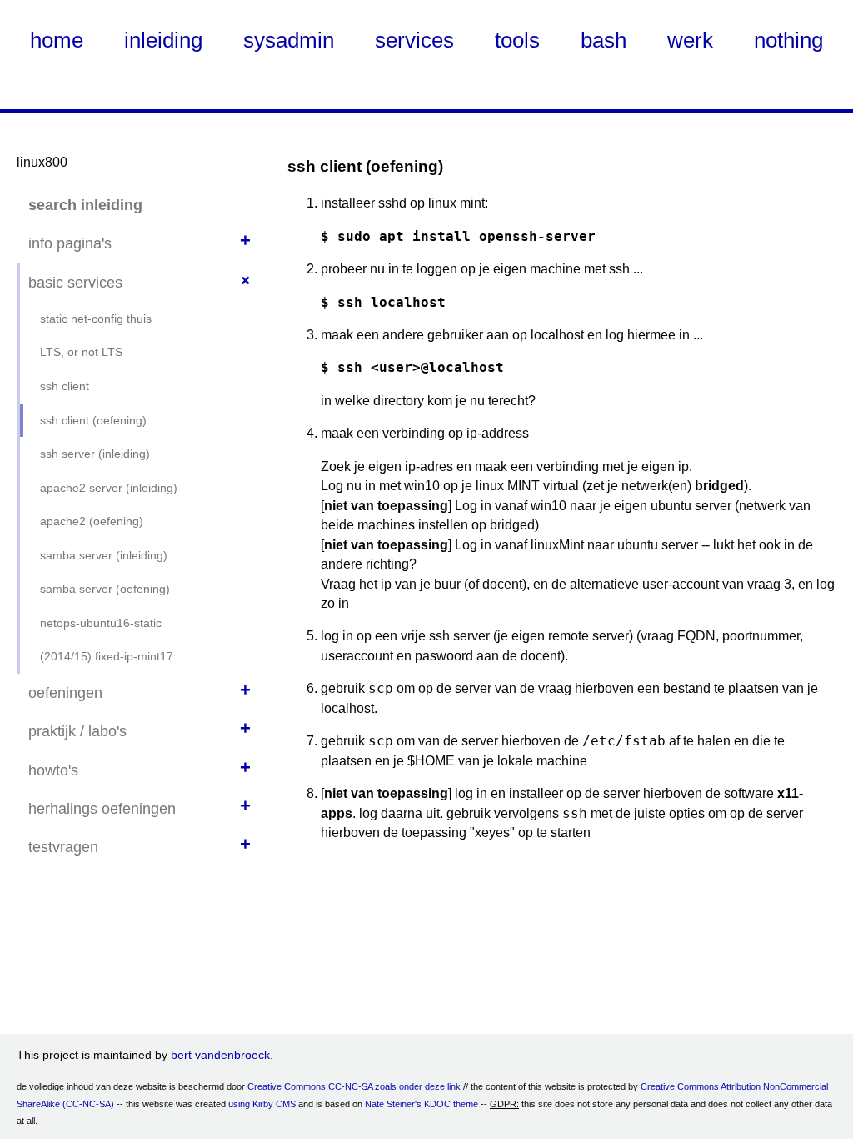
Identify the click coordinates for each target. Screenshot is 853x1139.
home (56, 40)
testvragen (63, 847)
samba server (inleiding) (103, 555)
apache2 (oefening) (91, 521)
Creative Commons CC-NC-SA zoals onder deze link (354, 1086)
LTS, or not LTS (81, 352)
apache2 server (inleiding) (108, 487)
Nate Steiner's (393, 1104)
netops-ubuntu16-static (101, 623)
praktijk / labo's (77, 731)
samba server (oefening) (105, 588)
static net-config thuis (96, 318)
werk (690, 40)
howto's (53, 770)
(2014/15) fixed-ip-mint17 (106, 656)
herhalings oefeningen (102, 808)
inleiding (163, 40)
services (414, 40)
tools (517, 40)
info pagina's (70, 243)
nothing (788, 40)
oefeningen (65, 693)
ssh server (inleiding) (95, 453)
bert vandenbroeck (220, 1054)
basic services (75, 282)
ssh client (64, 386)
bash (603, 40)
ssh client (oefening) (93, 420)
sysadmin (288, 40)
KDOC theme (451, 1104)
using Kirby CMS (262, 1104)
